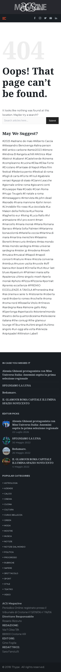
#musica (7, 254)
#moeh (45, 250)
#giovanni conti (40, 184)
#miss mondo (45, 241)
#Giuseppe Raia (12, 189)
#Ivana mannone (24, 202)
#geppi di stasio (20, 180)
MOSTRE (8, 531)
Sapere (8, 568)
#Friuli (33, 176)
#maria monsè (24, 224)
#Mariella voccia (29, 232)
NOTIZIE (8, 541)
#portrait (47, 281)
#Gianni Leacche (41, 180)
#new (28, 259)
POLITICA (9, 552)
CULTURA (9, 509)
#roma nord (9, 302)
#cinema (47, 158)
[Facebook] (34, 18)
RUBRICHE (9, 563)
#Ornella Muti (34, 267)
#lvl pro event (26, 219)
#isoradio (7, 202)
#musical (19, 254)
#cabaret (18, 158)
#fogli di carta (10, 176)
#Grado (27, 189)
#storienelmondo (44, 311)
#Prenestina (40, 289)
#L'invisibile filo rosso (15, 206)
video (7, 594)
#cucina (26, 163)
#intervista (27, 198)
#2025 (6, 141)
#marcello (8, 224)
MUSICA (8, 536)
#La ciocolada (36, 206)
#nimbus (7, 263)
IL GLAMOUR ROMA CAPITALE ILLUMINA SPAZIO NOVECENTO (32, 461)
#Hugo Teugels (12, 193)
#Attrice (40, 154)
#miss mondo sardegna (16, 246)
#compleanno (11, 163)
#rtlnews (44, 302)
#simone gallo (31, 307)
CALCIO (8, 494)
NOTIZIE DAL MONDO (14, 547)
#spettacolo (25, 311)
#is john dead (43, 198)
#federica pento (22, 171)
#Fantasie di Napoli (27, 167)
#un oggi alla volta (23, 329)
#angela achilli (25, 154)
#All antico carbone (14, 149)
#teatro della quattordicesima (21, 316)
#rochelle (36, 298)
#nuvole (38, 263)
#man (39, 219)
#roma (47, 298)
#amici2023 (34, 149)
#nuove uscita (23, 263)
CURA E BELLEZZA (13, 515)
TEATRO (8, 589)
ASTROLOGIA (11, 483)
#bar (49, 154)
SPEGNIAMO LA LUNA (16, 385)
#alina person (42, 145)
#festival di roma (43, 171)
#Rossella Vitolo (28, 302)
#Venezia (41, 329)
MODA (7, 525)
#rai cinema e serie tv (15, 294)
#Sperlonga (9, 311)
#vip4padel (9, 333)
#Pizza (25, 281)
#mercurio (19, 241)
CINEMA (8, 499)
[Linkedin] (56, 18)
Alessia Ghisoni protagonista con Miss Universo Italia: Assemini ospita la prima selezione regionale (29, 374)
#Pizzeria (36, 281)
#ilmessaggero (11, 198)
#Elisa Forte (46, 163)
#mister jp (21, 250)
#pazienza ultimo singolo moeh (22, 276)
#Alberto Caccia (43, 141)
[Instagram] (40, 18)
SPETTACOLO (11, 573)
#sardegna (9, 307)
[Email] (50, 18)
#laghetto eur (11, 215)
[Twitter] (45, 18)
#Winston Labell (27, 333)
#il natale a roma (33, 193)
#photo (16, 281)
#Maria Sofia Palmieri (26, 228)
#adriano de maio (22, 141)
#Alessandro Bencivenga (17, 145)
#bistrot (7, 158)
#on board (17, 267)
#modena (34, 250)
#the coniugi (20, 320)
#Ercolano (8, 167)
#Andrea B (9, 154)
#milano (31, 241)
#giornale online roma (16, 184)
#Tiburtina (18, 324)
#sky (44, 307)
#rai (51, 289)
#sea (19, 307)
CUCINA (8, 504)
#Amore (47, 149)
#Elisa (34, 163)
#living (25, 215)
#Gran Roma (40, 189)
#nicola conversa (42, 259)
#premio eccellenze (14, 285)
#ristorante (36, 294)
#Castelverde (33, 158)
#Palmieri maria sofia (36, 272)
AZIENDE (8, 488)
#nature (18, 259)
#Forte (24, 176)
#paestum (16, 272)
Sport (7, 578)
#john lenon (43, 202)
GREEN (7, 520)
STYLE (7, 584)
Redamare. (9, 392)
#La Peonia (36, 211)
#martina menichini (22, 237)
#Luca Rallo (37, 215)
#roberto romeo (19, 298)
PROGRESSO (10, 557)
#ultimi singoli (34, 324)
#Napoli (30, 254)
